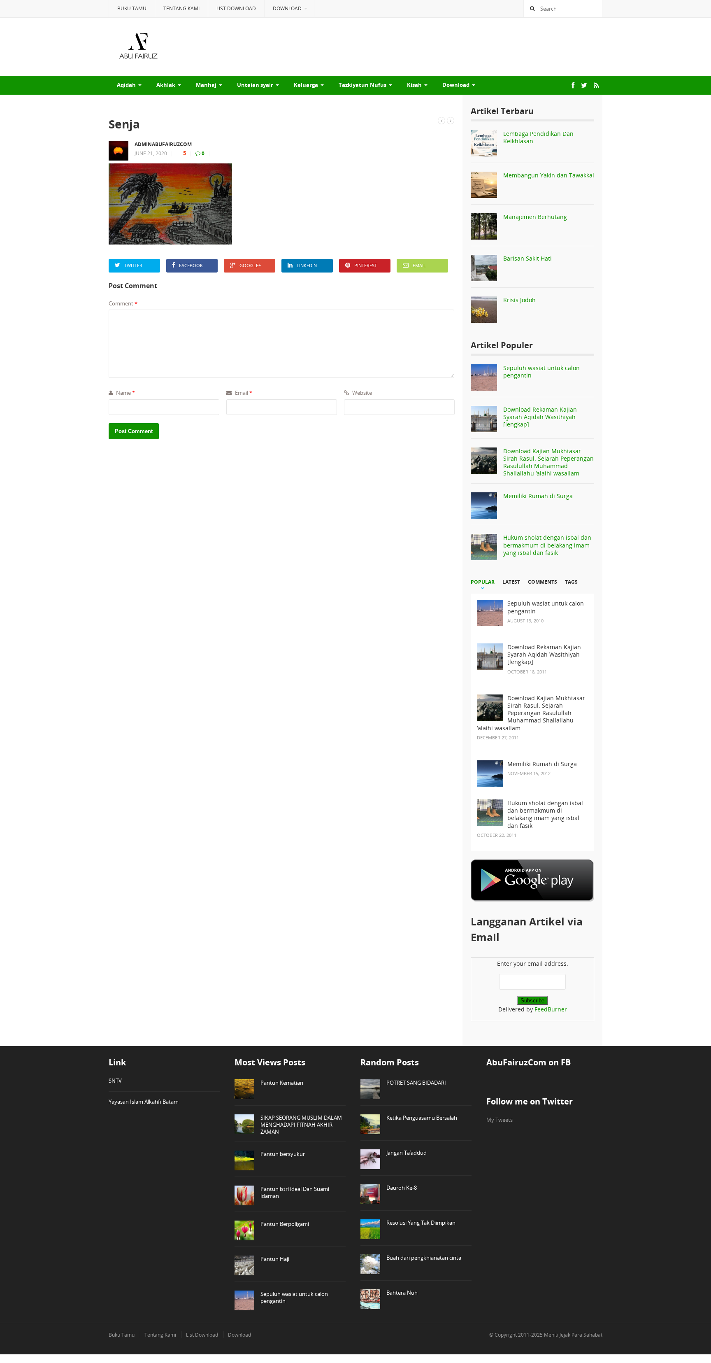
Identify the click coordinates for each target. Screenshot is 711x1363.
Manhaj (206, 85)
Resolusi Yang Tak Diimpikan (420, 1222)
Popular (483, 582)
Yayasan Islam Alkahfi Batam (144, 1101)
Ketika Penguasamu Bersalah (421, 1117)
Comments (542, 582)
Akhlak (165, 85)
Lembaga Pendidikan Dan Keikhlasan (538, 137)
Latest (511, 582)
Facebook (191, 265)
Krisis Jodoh (519, 300)
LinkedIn (307, 265)
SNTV (115, 1080)
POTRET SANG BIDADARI (416, 1082)
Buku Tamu (131, 8)
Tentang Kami (181, 8)
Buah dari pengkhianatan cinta (423, 1257)
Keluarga (306, 85)
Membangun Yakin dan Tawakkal (548, 175)
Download (287, 8)
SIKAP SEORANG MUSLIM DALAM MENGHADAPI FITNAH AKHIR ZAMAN (301, 1124)
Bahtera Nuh (402, 1292)
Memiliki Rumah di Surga (538, 496)
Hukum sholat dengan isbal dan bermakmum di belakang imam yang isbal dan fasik (547, 545)
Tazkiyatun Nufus (362, 85)
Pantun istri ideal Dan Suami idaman (294, 1192)
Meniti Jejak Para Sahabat (573, 1334)
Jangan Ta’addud (406, 1152)
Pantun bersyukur (282, 1154)
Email (419, 265)
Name (125, 392)
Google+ (250, 265)
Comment (123, 303)
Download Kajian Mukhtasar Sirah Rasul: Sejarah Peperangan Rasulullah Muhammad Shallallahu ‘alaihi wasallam (548, 462)
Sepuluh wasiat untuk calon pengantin (541, 371)
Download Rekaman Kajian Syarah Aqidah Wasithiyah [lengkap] (540, 416)
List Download (236, 8)
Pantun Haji (274, 1259)
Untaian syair (255, 85)
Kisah (414, 85)
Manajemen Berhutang (535, 217)
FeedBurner (550, 1009)
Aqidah (126, 85)
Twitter (133, 265)
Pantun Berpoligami (284, 1224)
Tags (571, 582)
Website (361, 392)
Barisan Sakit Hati (527, 258)
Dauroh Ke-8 (401, 1187)
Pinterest (365, 265)
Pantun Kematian (281, 1082)
